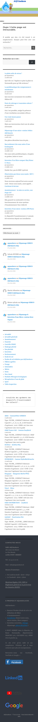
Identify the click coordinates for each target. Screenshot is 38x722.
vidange (25, 623)
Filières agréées (10, 362)
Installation (11, 618)
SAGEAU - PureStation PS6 (14, 517)
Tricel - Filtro (9, 488)
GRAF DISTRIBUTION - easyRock (16, 503)
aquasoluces (12, 243)
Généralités (9, 367)
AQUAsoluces (20, 1)
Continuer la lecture (12, 186)
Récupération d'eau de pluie (14, 379)
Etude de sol (9, 357)
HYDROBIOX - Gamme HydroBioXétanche (19, 459)
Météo (7, 369)
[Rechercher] (32, 62)
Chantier (8, 342)
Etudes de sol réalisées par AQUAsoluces (19, 359)
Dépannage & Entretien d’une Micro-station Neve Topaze (20, 317)
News (6, 372)
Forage (7, 364)
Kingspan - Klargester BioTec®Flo (17, 474)
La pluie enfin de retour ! (13, 73)
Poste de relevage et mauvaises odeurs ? (19, 103)
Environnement (10, 354)
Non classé (8, 374)
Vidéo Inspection (11, 384)
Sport (7, 382)
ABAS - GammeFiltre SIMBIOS (15, 416)
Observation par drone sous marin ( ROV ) (19, 174)
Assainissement (10, 339)
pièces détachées (21, 625)
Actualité (8, 334)
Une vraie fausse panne (13, 117)
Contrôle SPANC (10, 344)
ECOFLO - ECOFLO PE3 (13, 445)
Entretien (8, 352)
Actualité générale (11, 337)
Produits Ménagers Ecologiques (16, 377)
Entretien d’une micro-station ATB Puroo (19, 209)
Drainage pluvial (10, 347)
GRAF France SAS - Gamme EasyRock (18, 430)
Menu (2, 21)
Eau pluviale (9, 349)
